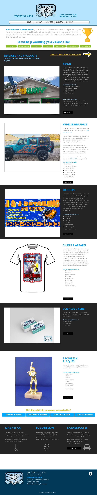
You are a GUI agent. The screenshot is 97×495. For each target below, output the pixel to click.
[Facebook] (90, 474)
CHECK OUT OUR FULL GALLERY (65, 54)
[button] (32, 147)
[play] (56, 170)
